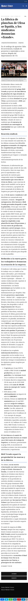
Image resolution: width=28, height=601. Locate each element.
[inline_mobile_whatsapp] (11, 599)
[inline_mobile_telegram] (23, 599)
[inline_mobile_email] (26, 599)
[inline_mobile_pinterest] (19, 599)
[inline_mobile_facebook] (2, 599)
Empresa (21, 42)
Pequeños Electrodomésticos (9, 42)
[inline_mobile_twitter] (6, 599)
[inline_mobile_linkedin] (15, 599)
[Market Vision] (7, 6)
